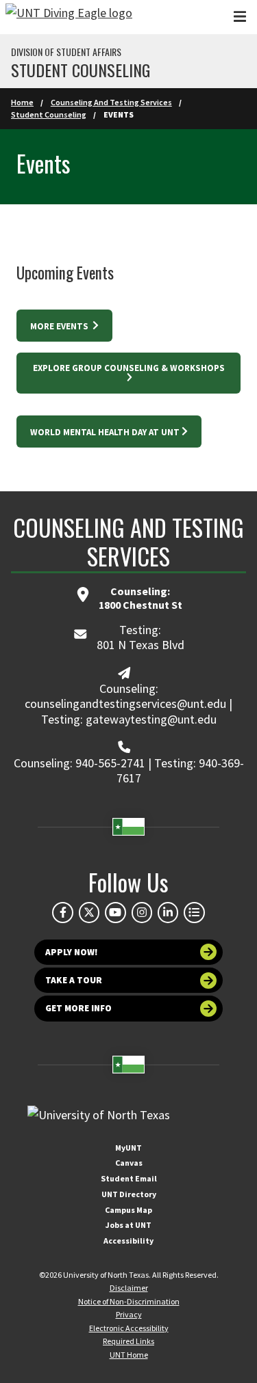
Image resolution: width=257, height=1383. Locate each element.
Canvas (129, 1163)
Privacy (129, 1314)
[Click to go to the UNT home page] (68, 17)
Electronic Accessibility (129, 1328)
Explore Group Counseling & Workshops (129, 368)
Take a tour (73, 980)
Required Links (128, 1341)
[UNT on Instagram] (142, 912)
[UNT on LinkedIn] (168, 912)
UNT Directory (128, 1194)
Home (22, 102)
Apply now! (71, 952)
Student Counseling (48, 114)
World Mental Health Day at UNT (105, 432)
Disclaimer (129, 1288)
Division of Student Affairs (66, 52)
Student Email (129, 1178)
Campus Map (128, 1210)
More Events (60, 326)
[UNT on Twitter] (89, 912)
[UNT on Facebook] (62, 912)
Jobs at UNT (128, 1225)
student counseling (80, 69)
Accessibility (128, 1240)
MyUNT (128, 1147)
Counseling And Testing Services (111, 102)
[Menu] (240, 16)
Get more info (78, 1008)
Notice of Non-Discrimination (129, 1301)
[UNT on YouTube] (115, 912)
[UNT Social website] (194, 912)
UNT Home (129, 1355)
